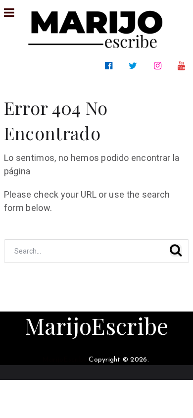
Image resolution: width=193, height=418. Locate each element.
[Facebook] (110, 65)
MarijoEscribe (97, 325)
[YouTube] (183, 65)
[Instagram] (159, 65)
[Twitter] (135, 65)
